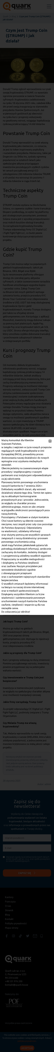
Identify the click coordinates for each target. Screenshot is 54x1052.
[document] (27, 526)
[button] (50, 441)
